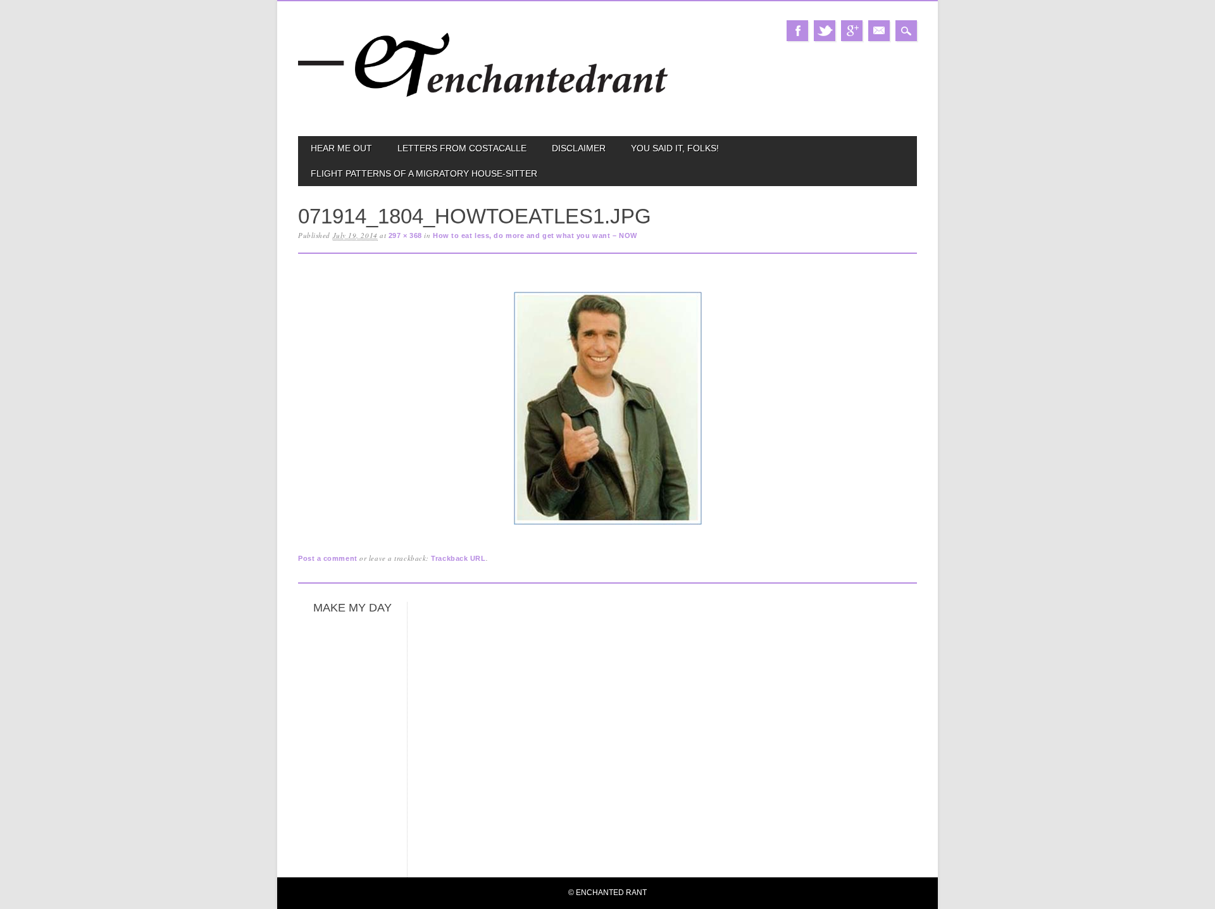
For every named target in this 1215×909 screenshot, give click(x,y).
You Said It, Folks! (675, 148)
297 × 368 (405, 235)
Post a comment (328, 558)
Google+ (852, 30)
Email (879, 30)
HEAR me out (341, 148)
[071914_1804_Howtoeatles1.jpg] (608, 525)
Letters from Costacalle (461, 148)
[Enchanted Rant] (484, 114)
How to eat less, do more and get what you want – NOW (535, 235)
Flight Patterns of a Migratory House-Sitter (424, 173)
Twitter (824, 30)
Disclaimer (579, 148)
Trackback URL (458, 558)
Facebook (797, 30)
